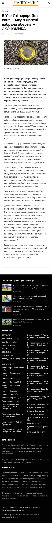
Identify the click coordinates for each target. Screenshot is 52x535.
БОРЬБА (5, 355)
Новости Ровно (9, 394)
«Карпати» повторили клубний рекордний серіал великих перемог (29, 297)
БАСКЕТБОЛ (7, 338)
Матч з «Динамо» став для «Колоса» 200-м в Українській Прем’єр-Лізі (31, 321)
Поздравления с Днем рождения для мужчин (37, 367)
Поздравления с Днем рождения (12, 423)
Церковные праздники (37, 427)
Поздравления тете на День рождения (37, 390)
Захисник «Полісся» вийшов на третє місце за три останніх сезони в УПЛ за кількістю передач (31, 309)
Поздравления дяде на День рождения (12, 415)
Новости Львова (9, 382)
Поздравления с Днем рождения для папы (37, 375)
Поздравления (8, 401)
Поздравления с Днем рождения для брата (12, 431)
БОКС (4, 352)
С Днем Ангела (34, 408)
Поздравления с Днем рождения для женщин (38, 336)
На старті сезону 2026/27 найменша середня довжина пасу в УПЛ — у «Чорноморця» (31, 286)
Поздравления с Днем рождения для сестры (37, 382)
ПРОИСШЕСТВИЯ (35, 404)
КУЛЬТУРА (6, 364)
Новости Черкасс (10, 398)
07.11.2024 (19, 34)
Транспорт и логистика (37, 418)
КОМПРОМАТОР (26, 3)
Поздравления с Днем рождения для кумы (37, 352)
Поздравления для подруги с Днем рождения (10, 406)
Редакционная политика (29, 507)
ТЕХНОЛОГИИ (33, 414)
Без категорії (8, 342)
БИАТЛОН (6, 345)
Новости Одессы (9, 391)
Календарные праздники (13, 359)
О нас (4, 507)
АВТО (4, 335)
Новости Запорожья (11, 373)
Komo (9, 34)
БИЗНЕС (5, 349)
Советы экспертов (35, 411)
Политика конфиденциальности (14, 510)
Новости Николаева (11, 385)
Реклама (13, 507)
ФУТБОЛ (31, 423)
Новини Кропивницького (13, 368)
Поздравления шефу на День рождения (38, 398)
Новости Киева (8, 379)
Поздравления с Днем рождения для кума (37, 344)
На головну (6, 11)
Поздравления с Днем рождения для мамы (37, 359)
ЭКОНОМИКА (16, 11)
